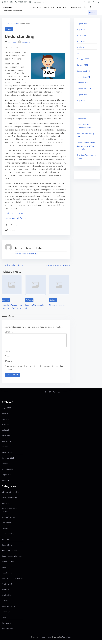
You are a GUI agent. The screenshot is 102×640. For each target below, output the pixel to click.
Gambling (5, 539)
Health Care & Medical (10, 551)
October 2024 (82, 83)
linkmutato (26, 42)
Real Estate (6, 590)
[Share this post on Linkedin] (17, 47)
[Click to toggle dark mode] (90, 7)
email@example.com (38, 2)
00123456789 (22, 2)
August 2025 (82, 24)
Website (8, 361)
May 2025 (81, 41)
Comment (9, 332)
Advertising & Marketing (10, 492)
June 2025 (81, 35)
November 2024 (84, 77)
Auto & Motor (7, 503)
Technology (6, 612)
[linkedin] (98, 2)
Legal (4, 567)
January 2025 (82, 65)
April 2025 (81, 47)
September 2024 (84, 89)
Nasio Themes (46, 637)
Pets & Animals (7, 584)
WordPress (66, 637)
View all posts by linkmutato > (27, 254)
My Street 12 (8, 2)
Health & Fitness (7, 545)
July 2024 (81, 100)
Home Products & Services (12, 556)
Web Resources (7, 629)
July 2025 (81, 29)
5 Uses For (81, 119)
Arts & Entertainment (9, 498)
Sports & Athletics (8, 606)
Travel (4, 617)
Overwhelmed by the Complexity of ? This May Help (86, 146)
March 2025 (82, 53)
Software (14, 23)
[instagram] (89, 2)
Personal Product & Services (12, 578)
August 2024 (82, 95)
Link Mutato (7, 8)
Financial (5, 528)
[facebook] (84, 2)
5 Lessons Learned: (57, 305)
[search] (85, 8)
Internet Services (8, 562)
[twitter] (94, 2)
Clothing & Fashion (8, 517)
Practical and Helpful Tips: (15, 218)
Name (8, 351)
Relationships (6, 595)
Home (7, 23)
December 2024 (84, 71)
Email (7, 356)
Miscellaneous (7, 573)
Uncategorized (7, 623)
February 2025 (83, 59)
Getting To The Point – (14, 213)
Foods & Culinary (8, 534)
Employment (6, 523)
